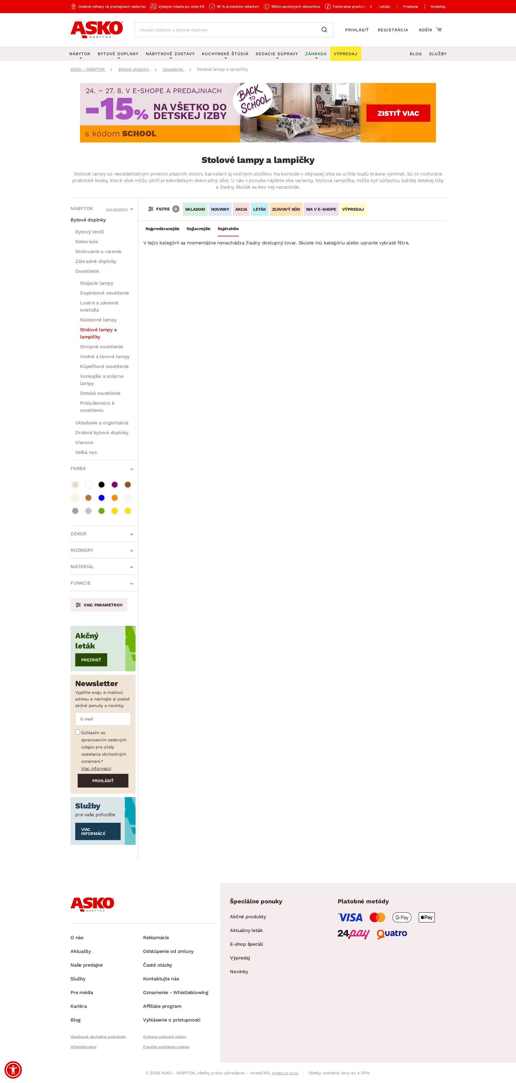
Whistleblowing (83, 1047)
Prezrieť (91, 659)
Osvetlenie (87, 271)
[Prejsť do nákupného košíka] (430, 29)
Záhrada (316, 53)
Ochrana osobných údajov (164, 1037)
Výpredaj (240, 958)
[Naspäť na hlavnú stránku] (96, 30)
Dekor (78, 534)
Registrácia (393, 29)
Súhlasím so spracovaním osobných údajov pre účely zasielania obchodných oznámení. (104, 747)
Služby (438, 53)
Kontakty (438, 6)
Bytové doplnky (88, 220)
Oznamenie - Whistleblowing (175, 992)
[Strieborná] (88, 510)
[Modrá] (101, 497)
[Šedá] (75, 510)
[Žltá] (127, 510)
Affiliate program (162, 1006)
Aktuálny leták (246, 930)
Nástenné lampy (98, 320)
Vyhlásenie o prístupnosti (171, 1020)
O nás (76, 937)
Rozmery (81, 550)
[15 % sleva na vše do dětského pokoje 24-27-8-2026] (258, 141)
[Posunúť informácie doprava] (366, 6)
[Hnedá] (127, 484)
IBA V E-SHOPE (321, 209)
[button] (13, 1070)
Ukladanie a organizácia (101, 423)
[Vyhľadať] (325, 29)
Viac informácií (96, 768)
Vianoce (84, 442)
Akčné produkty (248, 916)
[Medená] (88, 497)
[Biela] (88, 484)
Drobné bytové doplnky (101, 432)
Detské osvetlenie (100, 393)
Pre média (81, 992)
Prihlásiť (357, 29)
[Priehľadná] (127, 497)
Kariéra (78, 1006)
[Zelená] (101, 510)
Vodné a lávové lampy (105, 356)
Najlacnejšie (199, 228)
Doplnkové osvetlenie (104, 293)
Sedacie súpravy (277, 53)
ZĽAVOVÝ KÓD (286, 209)
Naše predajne (86, 965)
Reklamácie (156, 937)
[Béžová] (75, 484)
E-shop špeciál (246, 944)
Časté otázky (157, 965)
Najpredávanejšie (162, 228)
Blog (416, 53)
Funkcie (80, 583)
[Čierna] (101, 484)
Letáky (385, 6)
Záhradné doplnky (95, 261)
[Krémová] (75, 497)
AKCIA (241, 209)
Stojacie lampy (96, 283)
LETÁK (259, 209)
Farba (78, 468)
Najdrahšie (228, 228)
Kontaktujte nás (161, 979)
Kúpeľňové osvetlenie (104, 366)
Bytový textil (89, 232)
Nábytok (81, 208)
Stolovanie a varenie (98, 251)
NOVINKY (220, 209)
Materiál (82, 566)
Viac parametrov (103, 605)
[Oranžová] (114, 497)
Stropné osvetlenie (101, 346)
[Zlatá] (114, 510)
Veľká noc (86, 452)
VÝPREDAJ (353, 209)
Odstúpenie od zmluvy (168, 951)
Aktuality (80, 951)
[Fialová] (114, 484)
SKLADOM (195, 209)
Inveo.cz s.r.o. (285, 1072)
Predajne (410, 6)
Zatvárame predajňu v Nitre (356, 6)
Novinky (239, 971)
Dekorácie (86, 241)
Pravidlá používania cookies (166, 1047)
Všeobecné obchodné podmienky (98, 1037)
